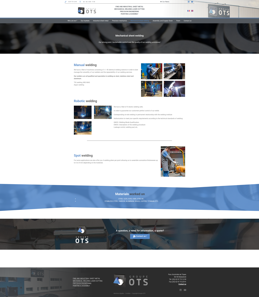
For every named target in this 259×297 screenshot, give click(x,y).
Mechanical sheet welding (140, 21)
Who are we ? (72, 21)
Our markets (85, 21)
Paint (178, 21)
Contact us (187, 21)
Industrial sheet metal (100, 21)
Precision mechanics (119, 21)
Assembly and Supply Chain (163, 21)
